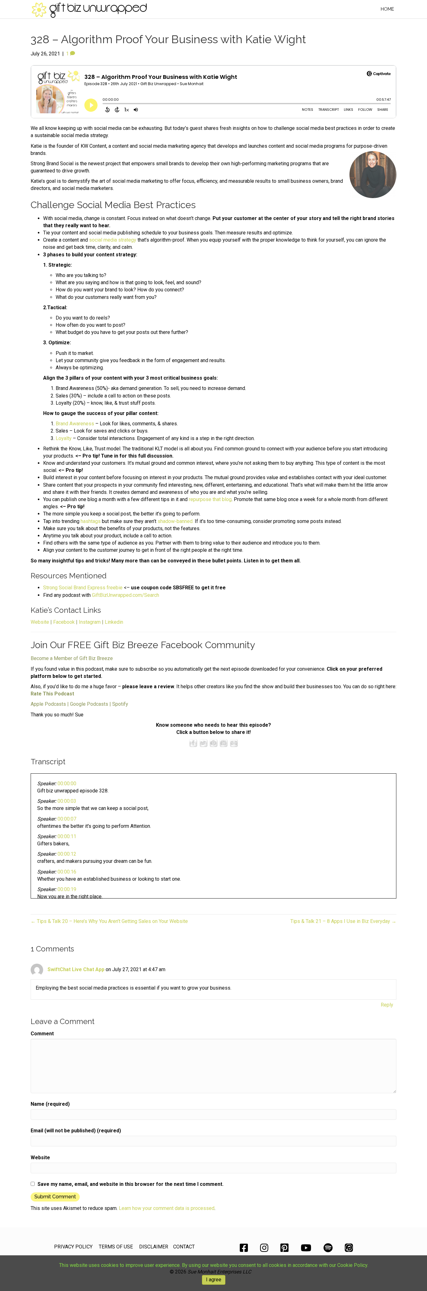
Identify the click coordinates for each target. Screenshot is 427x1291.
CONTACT (184, 1247)
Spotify (120, 704)
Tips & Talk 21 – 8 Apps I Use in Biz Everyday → (343, 921)
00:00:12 (67, 854)
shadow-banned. (175, 521)
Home (387, 9)
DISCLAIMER (153, 1247)
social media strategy (112, 240)
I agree (213, 1280)
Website (40, 622)
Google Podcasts (89, 704)
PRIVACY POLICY (73, 1247)
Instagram (90, 622)
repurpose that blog (210, 499)
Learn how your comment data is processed (166, 1208)
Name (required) (50, 1104)
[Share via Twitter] (203, 742)
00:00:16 (67, 872)
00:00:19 (67, 889)
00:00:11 (67, 836)
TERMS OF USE (116, 1247)
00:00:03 (67, 801)
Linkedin (114, 622)
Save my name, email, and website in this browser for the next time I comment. (131, 1184)
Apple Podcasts (48, 704)
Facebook (64, 622)
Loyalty (64, 438)
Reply (387, 1005)
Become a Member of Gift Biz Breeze (72, 658)
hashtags (91, 521)
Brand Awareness (75, 424)
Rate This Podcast (52, 694)
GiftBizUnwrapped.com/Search (125, 595)
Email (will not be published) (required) (76, 1131)
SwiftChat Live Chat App (76, 969)
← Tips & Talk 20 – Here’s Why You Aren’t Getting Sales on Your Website (109, 921)
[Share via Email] (234, 742)
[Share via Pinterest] (213, 742)
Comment (42, 1034)
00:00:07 (67, 819)
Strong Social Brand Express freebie (83, 588)
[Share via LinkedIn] (223, 742)
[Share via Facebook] (193, 742)
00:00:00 (67, 783)
